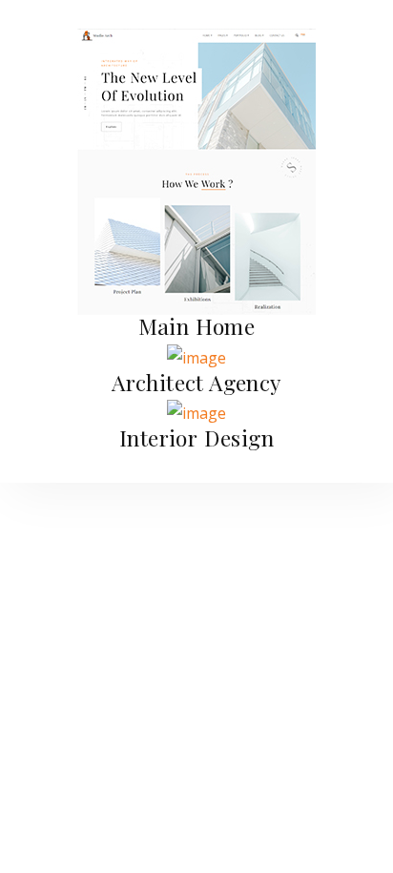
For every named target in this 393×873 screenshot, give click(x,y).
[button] (197, 326)
